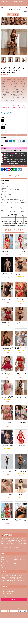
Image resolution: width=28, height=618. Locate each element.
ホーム (3, 20)
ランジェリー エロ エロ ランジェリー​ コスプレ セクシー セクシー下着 (20, 422)
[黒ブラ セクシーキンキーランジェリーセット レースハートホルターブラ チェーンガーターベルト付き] (7, 510)
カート (2, 565)
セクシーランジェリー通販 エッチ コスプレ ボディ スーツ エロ (20, 495)
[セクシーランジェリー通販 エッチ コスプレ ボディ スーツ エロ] (21, 486)
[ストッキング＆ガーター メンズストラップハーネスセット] (7, 264)
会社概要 (3, 557)
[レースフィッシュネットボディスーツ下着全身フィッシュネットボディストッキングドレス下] (7, 387)
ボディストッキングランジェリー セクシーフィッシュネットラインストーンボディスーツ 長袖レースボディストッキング (20, 250)
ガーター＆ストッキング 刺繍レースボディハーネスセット (7, 250)
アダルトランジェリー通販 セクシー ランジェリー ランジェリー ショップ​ (7, 348)
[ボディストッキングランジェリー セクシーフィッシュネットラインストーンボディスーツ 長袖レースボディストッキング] (21, 241)
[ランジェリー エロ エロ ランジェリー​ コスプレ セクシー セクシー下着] (21, 412)
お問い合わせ (24, 11)
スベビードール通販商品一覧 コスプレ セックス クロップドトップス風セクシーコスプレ (7, 495)
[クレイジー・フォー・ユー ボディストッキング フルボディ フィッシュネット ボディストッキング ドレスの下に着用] (21, 461)
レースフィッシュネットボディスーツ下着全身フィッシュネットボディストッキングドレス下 (7, 397)
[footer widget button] (14, 535)
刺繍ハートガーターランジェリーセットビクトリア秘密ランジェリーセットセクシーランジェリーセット (7, 422)
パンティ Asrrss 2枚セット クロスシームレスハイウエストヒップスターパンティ (20, 520)
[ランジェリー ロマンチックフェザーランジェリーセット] (21, 437)
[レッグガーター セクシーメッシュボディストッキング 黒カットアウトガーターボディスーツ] (21, 387)
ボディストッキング (22, 20)
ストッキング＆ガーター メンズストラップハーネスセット (7, 274)
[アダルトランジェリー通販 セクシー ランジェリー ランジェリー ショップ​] (7, 338)
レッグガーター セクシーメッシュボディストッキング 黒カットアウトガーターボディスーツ (20, 397)
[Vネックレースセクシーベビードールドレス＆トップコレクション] (7, 363)
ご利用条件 (16, 557)
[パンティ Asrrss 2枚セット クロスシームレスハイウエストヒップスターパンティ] (21, 510)
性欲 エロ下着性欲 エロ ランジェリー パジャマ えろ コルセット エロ (7, 323)
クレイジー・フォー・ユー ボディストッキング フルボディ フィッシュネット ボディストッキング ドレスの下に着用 (20, 471)
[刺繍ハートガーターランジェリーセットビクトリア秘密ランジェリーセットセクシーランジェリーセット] (7, 412)
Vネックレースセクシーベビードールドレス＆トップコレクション (7, 372)
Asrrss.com (14, 608)
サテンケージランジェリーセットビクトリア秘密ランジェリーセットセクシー (20, 372)
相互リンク (16, 563)
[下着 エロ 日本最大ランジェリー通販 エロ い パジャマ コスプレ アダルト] (21, 264)
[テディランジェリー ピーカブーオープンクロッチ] (21, 314)
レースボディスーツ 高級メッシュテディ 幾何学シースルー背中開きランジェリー (7, 299)
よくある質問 (3, 563)
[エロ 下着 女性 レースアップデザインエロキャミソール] (7, 437)
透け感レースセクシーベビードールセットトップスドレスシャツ (20, 348)
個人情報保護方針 (17, 559)
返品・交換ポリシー (18, 561)
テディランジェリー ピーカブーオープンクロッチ (21, 323)
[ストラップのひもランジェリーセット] (21, 289)
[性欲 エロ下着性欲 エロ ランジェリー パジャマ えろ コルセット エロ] (7, 314)
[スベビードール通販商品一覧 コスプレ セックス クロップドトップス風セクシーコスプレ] (7, 486)
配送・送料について (5, 561)
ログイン (16, 565)
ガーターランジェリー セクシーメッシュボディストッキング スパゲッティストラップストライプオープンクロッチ (7, 471)
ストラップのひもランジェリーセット (20, 299)
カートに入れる (14, 134)
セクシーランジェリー (11, 20)
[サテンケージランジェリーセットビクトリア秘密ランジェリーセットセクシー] (21, 363)
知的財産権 (3, 559)
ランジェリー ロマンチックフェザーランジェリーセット (20, 446)
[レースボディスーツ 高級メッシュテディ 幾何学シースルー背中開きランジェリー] (7, 289)
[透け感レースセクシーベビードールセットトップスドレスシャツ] (21, 338)
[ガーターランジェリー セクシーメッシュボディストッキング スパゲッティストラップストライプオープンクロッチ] (7, 461)
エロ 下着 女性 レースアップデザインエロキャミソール (7, 446)
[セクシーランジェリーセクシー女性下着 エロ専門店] (13, 14)
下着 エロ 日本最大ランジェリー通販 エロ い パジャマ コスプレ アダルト (20, 274)
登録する (3, 567)
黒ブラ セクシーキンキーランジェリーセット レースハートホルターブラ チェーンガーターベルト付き (7, 520)
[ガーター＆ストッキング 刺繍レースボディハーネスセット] (7, 241)
